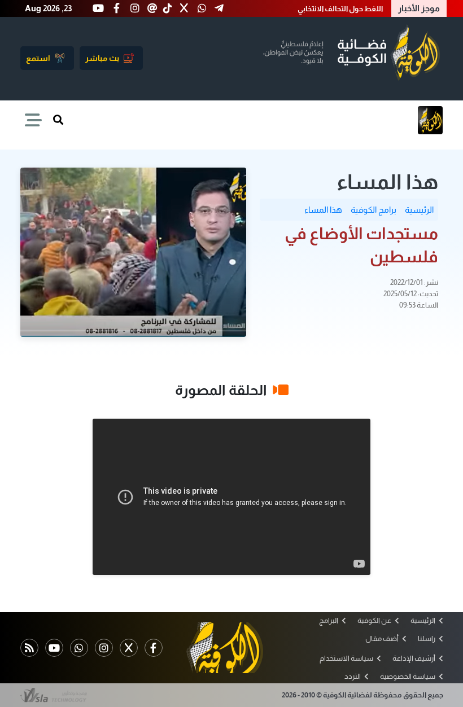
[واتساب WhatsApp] (79, 648)
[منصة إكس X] (129, 648)
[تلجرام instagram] (104, 648)
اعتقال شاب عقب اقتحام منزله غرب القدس (316, 9)
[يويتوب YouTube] (54, 648)
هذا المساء (323, 209)
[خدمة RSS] (29, 648)
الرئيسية (419, 209)
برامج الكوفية (373, 209)
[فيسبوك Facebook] (154, 648)
